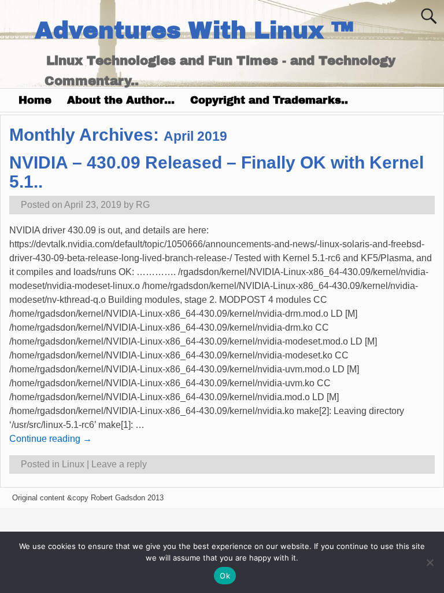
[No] (429, 562)
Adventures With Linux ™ (194, 30)
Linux (73, 464)
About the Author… (121, 100)
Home (34, 100)
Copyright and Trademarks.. (269, 100)
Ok (225, 575)
